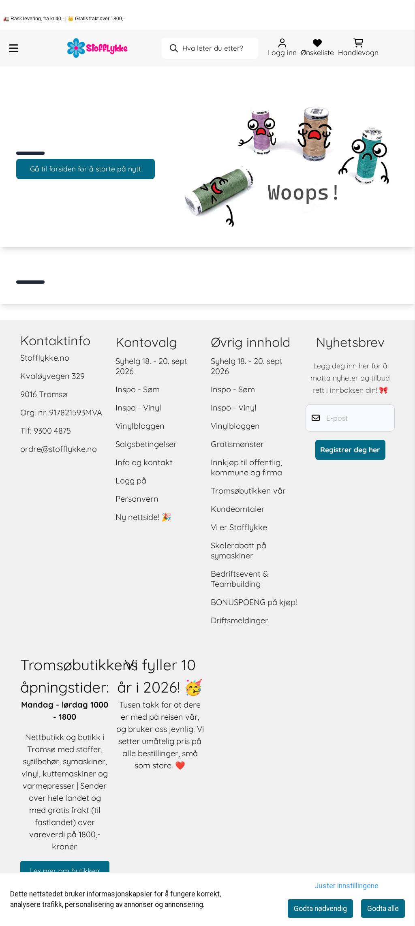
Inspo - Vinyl (138, 407)
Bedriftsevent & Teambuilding (239, 579)
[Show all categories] (13, 48)
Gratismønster (237, 444)
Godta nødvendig (320, 909)
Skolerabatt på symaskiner (238, 550)
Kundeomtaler (238, 509)
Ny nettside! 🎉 (143, 517)
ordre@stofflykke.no (58, 449)
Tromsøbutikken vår (248, 490)
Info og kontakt (144, 462)
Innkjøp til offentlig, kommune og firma (246, 467)
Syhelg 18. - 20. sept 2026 (151, 366)
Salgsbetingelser (146, 444)
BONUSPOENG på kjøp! (254, 602)
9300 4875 (52, 431)
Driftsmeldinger (239, 620)
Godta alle (383, 909)
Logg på (131, 480)
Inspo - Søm (138, 389)
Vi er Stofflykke (239, 527)
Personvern (137, 499)
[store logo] (97, 48)
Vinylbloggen (140, 426)
